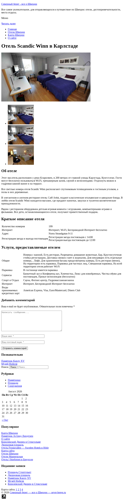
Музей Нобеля (9, 363)
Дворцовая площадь (19, 475)
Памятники (14, 380)
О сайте (12, 38)
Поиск (4, 367)
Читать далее (8, 23)
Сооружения (15, 386)
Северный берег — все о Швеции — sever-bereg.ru (38, 492)
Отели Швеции (16, 32)
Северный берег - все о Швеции (19, 4)
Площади (13, 383)
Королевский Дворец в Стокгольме (27, 484)
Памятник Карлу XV (13, 361)
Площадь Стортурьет (19, 472)
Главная (12, 29)
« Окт (5, 420)
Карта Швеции (16, 35)
